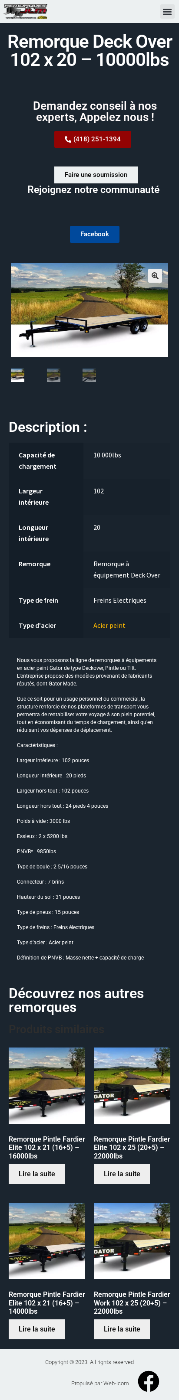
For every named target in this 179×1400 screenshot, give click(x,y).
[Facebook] (148, 1381)
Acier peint (109, 625)
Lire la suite (37, 1174)
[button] (167, 11)
